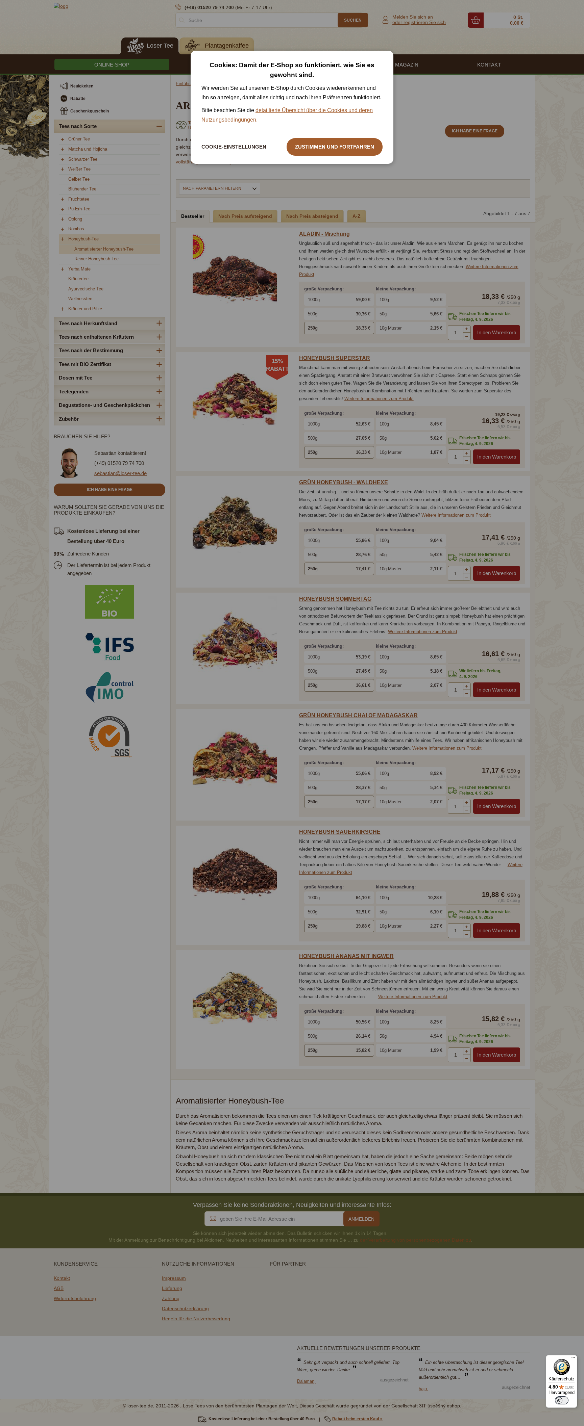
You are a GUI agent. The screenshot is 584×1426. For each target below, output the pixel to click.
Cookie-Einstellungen (233, 147)
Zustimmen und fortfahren (334, 147)
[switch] (561, 1400)
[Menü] (573, 1359)
